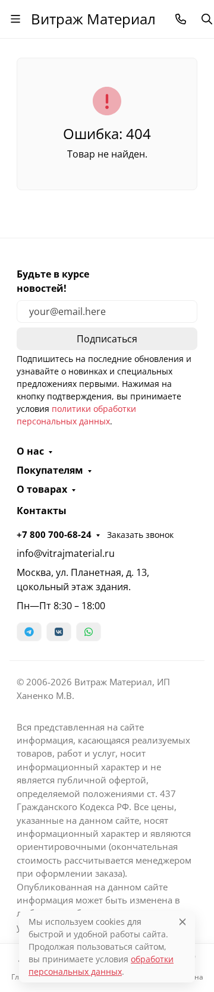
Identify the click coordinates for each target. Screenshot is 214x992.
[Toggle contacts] (180, 19)
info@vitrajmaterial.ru (66, 553)
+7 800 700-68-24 (54, 534)
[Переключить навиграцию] (15, 19)
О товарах (42, 489)
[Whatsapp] (88, 631)
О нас (30, 451)
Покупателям (50, 470)
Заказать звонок (140, 534)
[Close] (182, 921)
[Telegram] (29, 631)
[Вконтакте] (58, 631)
